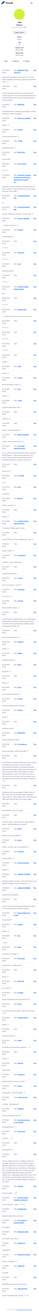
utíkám (20, 924)
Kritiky (27, 61)
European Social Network (24, 1310)
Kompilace (21, 555)
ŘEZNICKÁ (21, 733)
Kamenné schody (24, 1255)
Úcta (19, 687)
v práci (20, 578)
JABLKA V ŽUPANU (24, 874)
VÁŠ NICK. (21, 105)
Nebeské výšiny (23, 1232)
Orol (19, 487)
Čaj (19, 936)
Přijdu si (20, 642)
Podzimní (21, 1075)
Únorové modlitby (24, 118)
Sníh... (20, 665)
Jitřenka (21, 852)
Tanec (20, 1086)
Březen (20, 498)
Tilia (34, 70)
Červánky (21, 589)
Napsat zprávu (19, 32)
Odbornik (21, 1266)
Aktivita (16, 61)
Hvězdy (20, 1186)
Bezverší (21, 981)
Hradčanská (22, 1209)
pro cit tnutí (22, 164)
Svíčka (20, 699)
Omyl (19, 1004)
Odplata (21, 1109)
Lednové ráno (23, 1097)
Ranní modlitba (23, 435)
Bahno (20, 653)
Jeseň (20, 401)
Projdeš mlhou (23, 1018)
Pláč (19, 366)
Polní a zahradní (23, 218)
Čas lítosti (21, 1131)
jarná (19, 829)
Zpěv (19, 947)
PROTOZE (21, 152)
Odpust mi (21, 1243)
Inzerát (20, 601)
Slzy (19, 389)
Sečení (20, 130)
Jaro (19, 264)
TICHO (20, 141)
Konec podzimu (23, 863)
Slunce (20, 710)
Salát (20, 1040)
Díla (6, 61)
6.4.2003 (21, 476)
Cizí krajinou (22, 744)
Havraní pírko (22, 1289)
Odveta (20, 1063)
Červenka (21, 959)
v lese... (20, 378)
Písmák (9, 3)
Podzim (20, 230)
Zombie (20, 993)
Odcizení (21, 253)
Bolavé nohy (22, 310)
